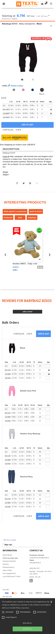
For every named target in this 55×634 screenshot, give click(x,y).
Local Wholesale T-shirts (11, 576)
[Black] (42, 90)
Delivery (6, 564)
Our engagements (9, 573)
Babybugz (6, 24)
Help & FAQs (7, 570)
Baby (20, 218)
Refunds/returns (8, 567)
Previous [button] (5, 58)
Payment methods (9, 561)
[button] (42, 4)
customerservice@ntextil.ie (39, 558)
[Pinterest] (30, 183)
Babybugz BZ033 (9, 153)
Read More (25, 608)
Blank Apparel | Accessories (15, 211)
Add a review (27, 312)
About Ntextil (7, 555)
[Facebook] (17, 183)
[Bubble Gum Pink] (23, 89)
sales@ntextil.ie (35, 563)
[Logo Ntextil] (27, 4)
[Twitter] (24, 183)
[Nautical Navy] (32, 89)
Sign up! (8, 545)
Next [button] (51, 58)
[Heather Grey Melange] (14, 89)
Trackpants (8, 218)
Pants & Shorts (36, 211)
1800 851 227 (35, 568)
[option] (27, 56)
